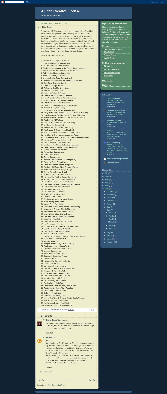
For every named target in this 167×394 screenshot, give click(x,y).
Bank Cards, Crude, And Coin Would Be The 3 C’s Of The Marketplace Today (117, 135)
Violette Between (110, 55)
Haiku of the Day (113, 143)
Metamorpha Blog (114, 120)
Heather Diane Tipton (54, 320)
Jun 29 (111, 213)
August (110, 204)
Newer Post (41, 380)
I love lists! (112, 222)
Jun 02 (111, 229)
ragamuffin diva (113, 98)
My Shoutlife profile (111, 69)
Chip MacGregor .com (116, 110)
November (111, 195)
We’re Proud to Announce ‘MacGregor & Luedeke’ (116, 113)
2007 (107, 182)
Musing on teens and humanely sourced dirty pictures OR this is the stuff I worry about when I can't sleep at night (117, 149)
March (109, 239)
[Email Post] (92, 310)
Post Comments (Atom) (56, 385)
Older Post (93, 380)
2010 (107, 173)
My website (108, 66)
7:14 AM (49, 367)
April (109, 236)
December (111, 191)
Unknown (49, 337)
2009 (107, 176)
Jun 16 (111, 216)
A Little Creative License (60, 11)
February (110, 242)
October (110, 198)
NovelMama (108, 76)
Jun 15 (111, 219)
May (109, 233)
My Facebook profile (112, 73)
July (109, 207)
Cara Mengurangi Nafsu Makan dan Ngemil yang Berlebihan (115, 102)
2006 (107, 186)
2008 (107, 179)
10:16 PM (49, 333)
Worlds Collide (109, 58)
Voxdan (110, 131)
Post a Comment (46, 372)
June (109, 210)
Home (67, 380)
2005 (107, 189)
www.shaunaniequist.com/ (117, 159)
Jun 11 (111, 226)
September (111, 201)
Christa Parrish (113, 163)
